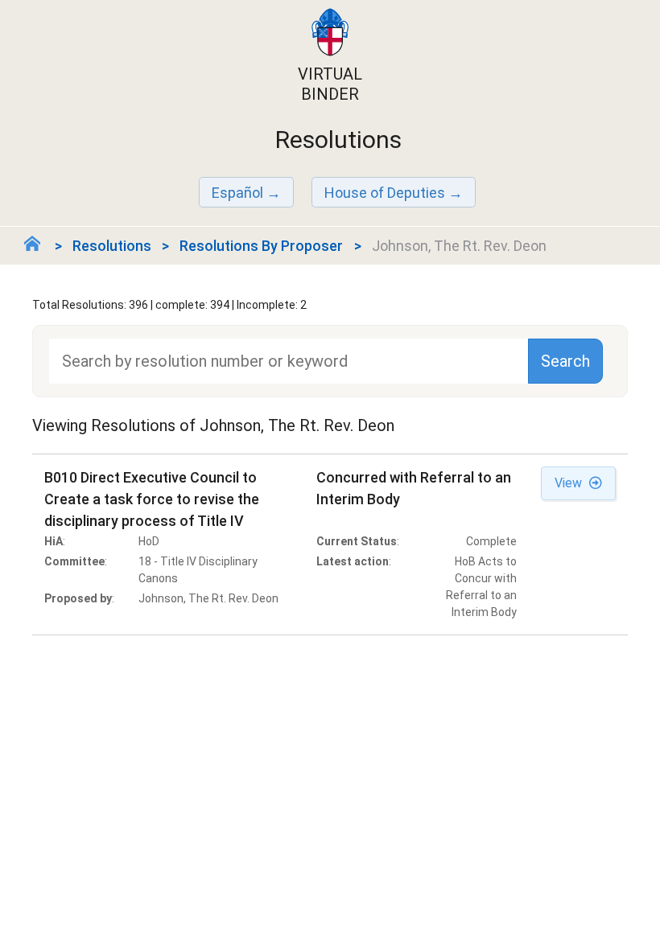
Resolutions (111, 245)
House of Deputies (384, 192)
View (570, 483)
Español (237, 192)
